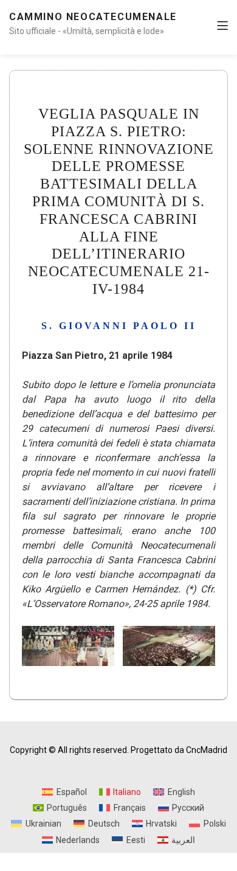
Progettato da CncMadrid (179, 750)
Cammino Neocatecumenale (93, 17)
